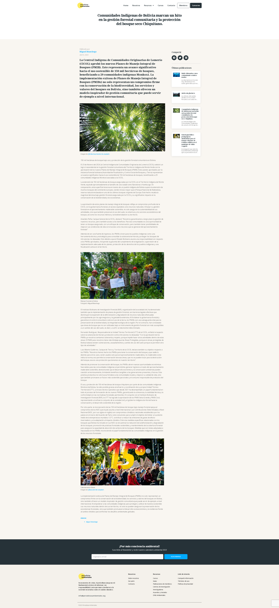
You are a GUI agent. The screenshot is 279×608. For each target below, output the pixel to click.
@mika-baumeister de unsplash (98, 154)
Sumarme (196, 5)
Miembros (183, 5)
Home (125, 5)
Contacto (171, 5)
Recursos (148, 5)
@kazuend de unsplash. (96, 490)
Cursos (160, 5)
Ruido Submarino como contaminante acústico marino (189, 75)
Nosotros (136, 5)
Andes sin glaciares (188, 93)
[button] (174, 57)
